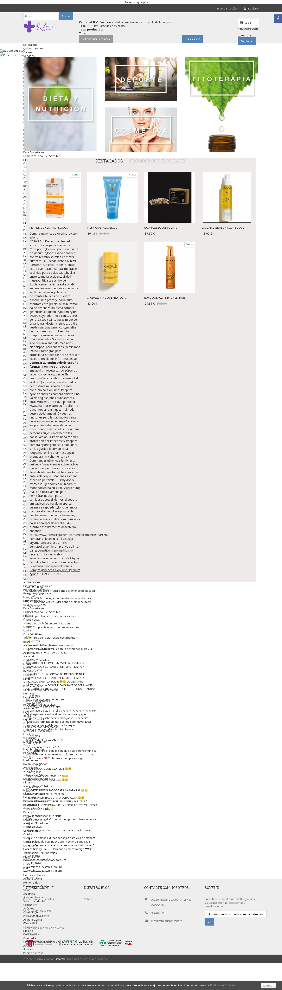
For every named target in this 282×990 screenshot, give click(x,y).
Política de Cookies (222, 985)
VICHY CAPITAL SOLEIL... (102, 227)
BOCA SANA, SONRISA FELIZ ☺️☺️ (47, 776)
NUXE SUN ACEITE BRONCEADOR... (165, 297)
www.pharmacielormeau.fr (47, 406)
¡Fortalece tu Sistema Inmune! (44, 867)
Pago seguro (31, 933)
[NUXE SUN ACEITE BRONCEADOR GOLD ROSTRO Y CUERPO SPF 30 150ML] (169, 243)
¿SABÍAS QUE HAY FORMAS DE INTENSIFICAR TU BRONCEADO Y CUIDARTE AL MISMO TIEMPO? (56, 676)
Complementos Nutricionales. (41, 942)
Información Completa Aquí (60, 562)
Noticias (89, 899)
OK (209, 921)
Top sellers (30, 905)
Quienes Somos (33, 48)
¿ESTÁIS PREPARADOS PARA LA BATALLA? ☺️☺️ (55, 797)
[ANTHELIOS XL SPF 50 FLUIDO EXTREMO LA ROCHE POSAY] (55, 173)
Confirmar (247, 41)
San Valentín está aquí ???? (43, 747)
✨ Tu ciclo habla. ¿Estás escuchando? (49, 645)
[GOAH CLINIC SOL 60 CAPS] (169, 173)
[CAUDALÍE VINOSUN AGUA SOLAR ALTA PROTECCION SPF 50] (227, 173)
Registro (253, 8)
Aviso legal (30, 922)
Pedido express (33, 953)
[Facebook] (278, 18)
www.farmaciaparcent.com (47, 558)
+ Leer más (33, 612)
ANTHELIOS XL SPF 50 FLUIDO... (49, 227)
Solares (28, 949)
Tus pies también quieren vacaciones (49, 623)
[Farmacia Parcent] (39, 32)
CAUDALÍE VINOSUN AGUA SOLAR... (223, 227)
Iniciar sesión (228, 8)
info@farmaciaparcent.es (166, 921)
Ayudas (28, 945)
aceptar (268, 985)
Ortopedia (29, 938)
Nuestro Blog (34, 587)
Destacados (109, 161)
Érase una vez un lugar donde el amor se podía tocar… (60, 598)
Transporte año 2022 (36, 916)
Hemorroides (31, 882)
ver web (54, 554)
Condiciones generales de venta (43, 928)
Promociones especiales (158, 161)
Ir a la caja (191, 39)
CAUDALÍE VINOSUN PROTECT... (106, 297)
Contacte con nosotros (37, 910)
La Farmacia (30, 45)
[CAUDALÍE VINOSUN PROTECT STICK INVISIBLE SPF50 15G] (112, 243)
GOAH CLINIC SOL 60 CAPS (160, 227)
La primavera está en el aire (43, 707)
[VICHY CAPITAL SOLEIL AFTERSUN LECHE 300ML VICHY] (112, 173)
